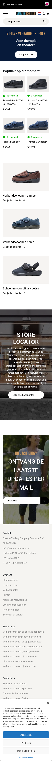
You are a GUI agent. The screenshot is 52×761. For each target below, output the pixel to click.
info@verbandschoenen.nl (16, 548)
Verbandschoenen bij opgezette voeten (22, 641)
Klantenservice (10, 580)
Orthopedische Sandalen (15, 693)
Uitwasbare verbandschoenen (18, 661)
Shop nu (23, 54)
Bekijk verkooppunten (23, 394)
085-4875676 (9, 543)
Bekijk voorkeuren (26, 750)
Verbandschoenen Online (15, 698)
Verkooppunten (10, 589)
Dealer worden (10, 584)
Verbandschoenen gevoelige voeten (21, 651)
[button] (47, 702)
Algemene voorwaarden (15, 599)
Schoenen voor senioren (15, 683)
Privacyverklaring (26, 757)
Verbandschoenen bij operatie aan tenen (23, 631)
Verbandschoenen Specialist (17, 688)
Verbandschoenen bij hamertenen (20, 656)
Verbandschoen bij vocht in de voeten (22, 636)
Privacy (6, 594)
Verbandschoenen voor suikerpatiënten (22, 646)
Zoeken (44, 21)
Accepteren (26, 734)
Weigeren (26, 742)
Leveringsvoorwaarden (14, 604)
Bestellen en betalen (13, 614)
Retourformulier (11, 609)
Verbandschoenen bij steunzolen (19, 666)
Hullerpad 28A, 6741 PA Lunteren (19, 553)
